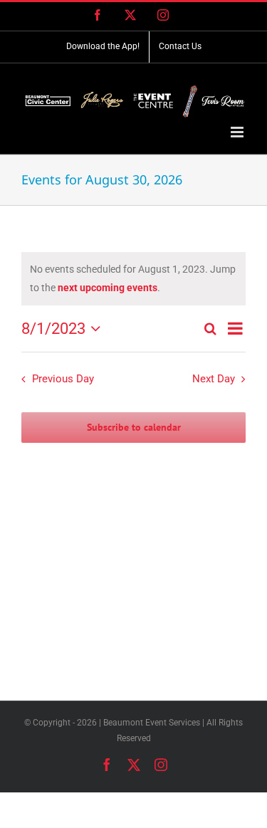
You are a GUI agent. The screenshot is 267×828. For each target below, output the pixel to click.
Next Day (213, 378)
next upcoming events (107, 287)
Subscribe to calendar (134, 427)
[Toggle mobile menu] (238, 132)
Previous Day (63, 378)
